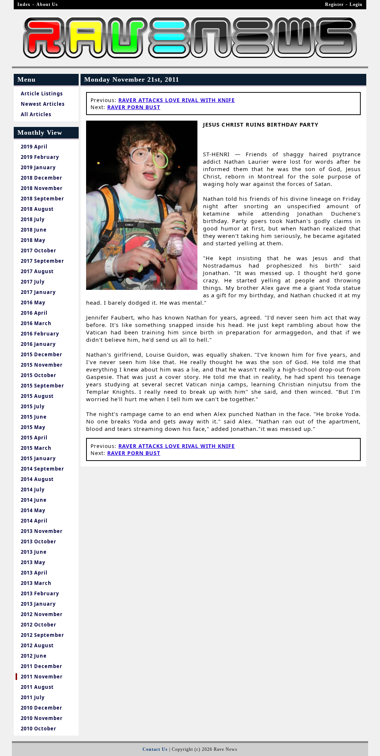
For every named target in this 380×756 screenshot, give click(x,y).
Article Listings (42, 93)
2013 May (33, 562)
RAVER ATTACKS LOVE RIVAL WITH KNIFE (176, 100)
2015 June (34, 416)
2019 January (38, 167)
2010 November (42, 718)
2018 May (33, 240)
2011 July (33, 697)
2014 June (34, 500)
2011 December (41, 666)
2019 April (34, 146)
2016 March (36, 323)
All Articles (36, 114)
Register (334, 4)
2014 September (42, 468)
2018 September (42, 198)
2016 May (33, 302)
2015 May (33, 427)
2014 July (33, 489)
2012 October (38, 624)
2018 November (42, 188)
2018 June (34, 229)
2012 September (42, 635)
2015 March (36, 448)
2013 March (36, 583)
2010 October (38, 728)
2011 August (37, 687)
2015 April (34, 437)
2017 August (37, 271)
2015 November (42, 364)
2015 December (41, 354)
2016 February (40, 333)
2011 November (42, 676)
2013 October (38, 541)
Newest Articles (43, 104)
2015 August (37, 396)
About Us (47, 4)
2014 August (37, 479)
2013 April (34, 572)
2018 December (41, 177)
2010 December (41, 707)
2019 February (40, 157)
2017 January (38, 292)
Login (356, 4)
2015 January (38, 458)
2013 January (38, 603)
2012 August (37, 645)
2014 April (34, 520)
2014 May (33, 510)
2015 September (42, 385)
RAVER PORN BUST (133, 107)
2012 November (42, 614)
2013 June (34, 552)
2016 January (38, 344)
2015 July (33, 406)
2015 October (38, 375)
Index (23, 4)
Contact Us (155, 749)
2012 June (34, 655)
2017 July (33, 281)
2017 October (38, 250)
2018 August (37, 209)
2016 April (34, 313)
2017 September (42, 261)
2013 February (40, 593)
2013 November (42, 531)
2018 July (33, 219)
